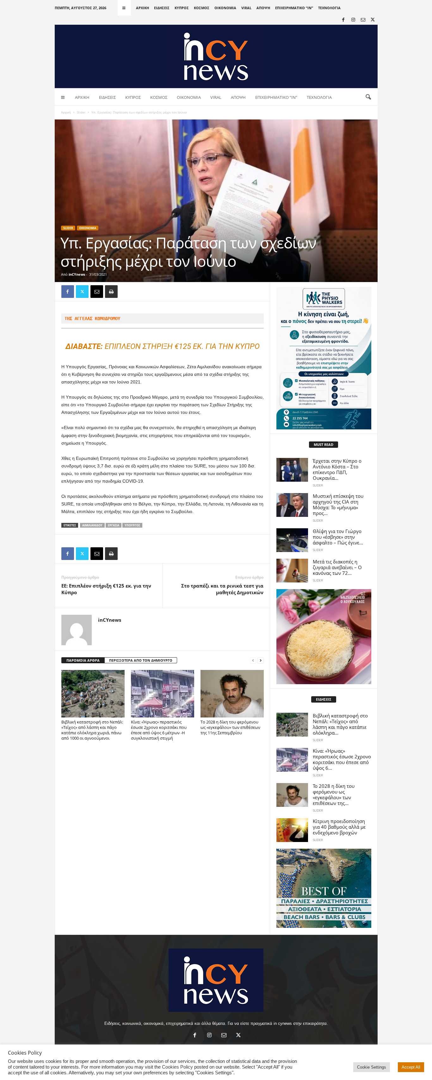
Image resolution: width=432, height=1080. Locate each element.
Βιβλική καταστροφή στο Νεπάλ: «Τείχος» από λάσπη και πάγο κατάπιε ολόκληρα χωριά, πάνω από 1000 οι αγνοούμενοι (92, 730)
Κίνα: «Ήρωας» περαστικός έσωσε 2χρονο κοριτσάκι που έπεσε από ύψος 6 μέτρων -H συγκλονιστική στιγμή (159, 730)
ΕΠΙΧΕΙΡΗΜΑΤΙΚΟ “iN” (294, 7)
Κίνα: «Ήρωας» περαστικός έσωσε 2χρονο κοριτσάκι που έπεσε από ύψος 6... (342, 759)
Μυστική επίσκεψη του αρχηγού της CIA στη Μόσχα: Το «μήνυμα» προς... (338, 504)
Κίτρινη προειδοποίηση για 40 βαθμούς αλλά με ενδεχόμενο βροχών (339, 827)
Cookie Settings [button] (371, 1067)
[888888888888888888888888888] (323, 358)
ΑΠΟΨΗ (263, 7)
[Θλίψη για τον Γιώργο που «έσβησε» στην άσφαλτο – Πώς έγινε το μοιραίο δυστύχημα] (292, 540)
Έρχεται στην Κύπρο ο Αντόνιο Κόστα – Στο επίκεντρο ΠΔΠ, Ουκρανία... (337, 469)
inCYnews (77, 274)
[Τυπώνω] (111, 291)
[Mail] (363, 20)
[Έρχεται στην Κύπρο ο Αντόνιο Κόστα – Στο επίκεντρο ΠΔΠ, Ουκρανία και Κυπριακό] (292, 470)
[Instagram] (353, 20)
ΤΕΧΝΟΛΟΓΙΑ (329, 7)
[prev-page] (253, 660)
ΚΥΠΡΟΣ (182, 7)
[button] (368, 97)
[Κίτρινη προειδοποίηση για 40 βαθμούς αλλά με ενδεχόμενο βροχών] (292, 830)
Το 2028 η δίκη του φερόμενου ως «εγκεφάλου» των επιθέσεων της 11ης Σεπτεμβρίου (230, 727)
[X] (373, 20)
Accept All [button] (411, 1067)
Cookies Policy (177, 1067)
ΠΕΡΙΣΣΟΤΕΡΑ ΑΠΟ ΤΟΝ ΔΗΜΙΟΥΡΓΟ (140, 660)
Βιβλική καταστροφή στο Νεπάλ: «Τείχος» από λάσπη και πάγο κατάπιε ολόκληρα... (340, 724)
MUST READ (323, 444)
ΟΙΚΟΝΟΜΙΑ (225, 7)
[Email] (96, 291)
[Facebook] (343, 20)
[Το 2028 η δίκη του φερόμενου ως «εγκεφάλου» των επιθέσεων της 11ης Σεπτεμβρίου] (232, 693)
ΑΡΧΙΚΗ (142, 7)
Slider (81, 112)
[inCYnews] (216, 56)
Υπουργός (132, 525)
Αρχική (66, 112)
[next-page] (260, 660)
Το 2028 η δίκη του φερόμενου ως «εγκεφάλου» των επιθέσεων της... (334, 794)
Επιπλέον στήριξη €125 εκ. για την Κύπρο (162, 346)
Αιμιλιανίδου (92, 525)
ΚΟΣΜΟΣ (201, 7)
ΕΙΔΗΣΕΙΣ (162, 7)
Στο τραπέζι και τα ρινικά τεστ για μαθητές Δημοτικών (222, 588)
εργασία (113, 525)
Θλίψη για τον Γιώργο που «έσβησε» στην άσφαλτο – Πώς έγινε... (338, 537)
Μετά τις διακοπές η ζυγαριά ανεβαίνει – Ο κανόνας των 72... (337, 567)
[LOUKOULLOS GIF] (323, 636)
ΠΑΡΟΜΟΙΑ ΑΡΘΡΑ (83, 660)
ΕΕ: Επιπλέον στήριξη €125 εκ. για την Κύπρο (106, 588)
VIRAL (246, 7)
